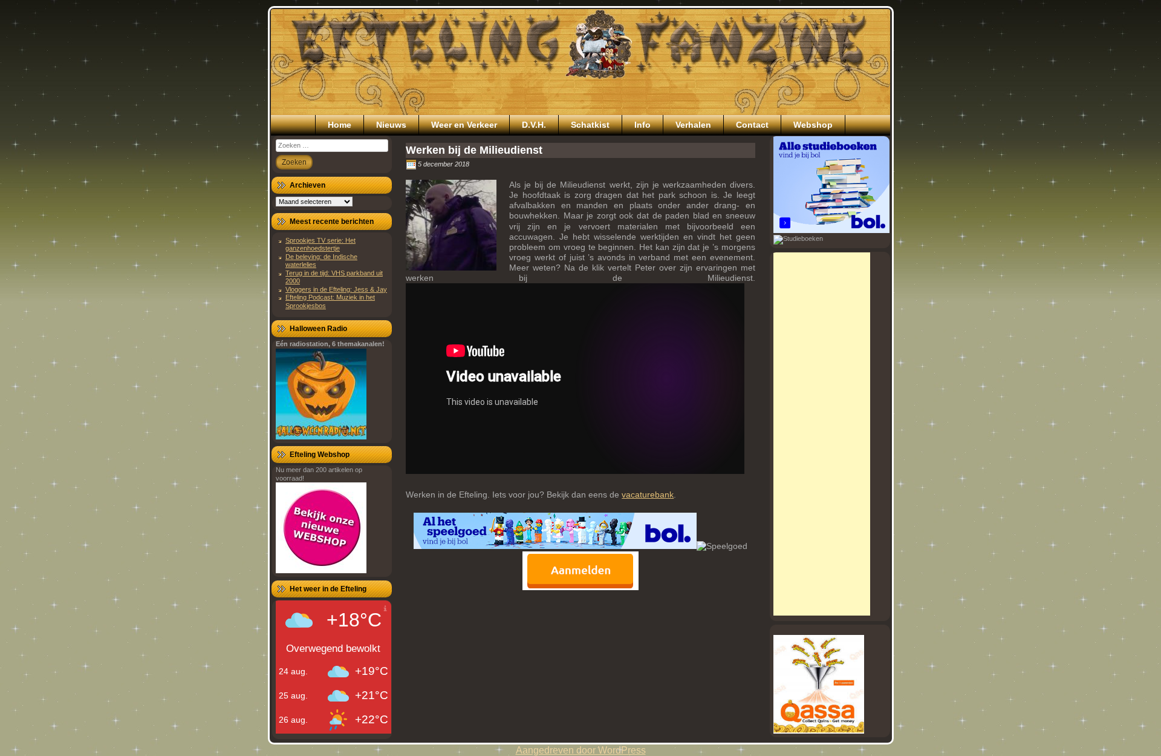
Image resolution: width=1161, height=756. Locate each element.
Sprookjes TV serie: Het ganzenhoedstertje (320, 244)
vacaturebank (648, 494)
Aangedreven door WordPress (581, 750)
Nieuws (391, 125)
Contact (752, 125)
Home (339, 125)
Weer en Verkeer (464, 125)
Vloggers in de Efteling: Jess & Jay (336, 289)
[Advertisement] (821, 434)
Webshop (813, 125)
